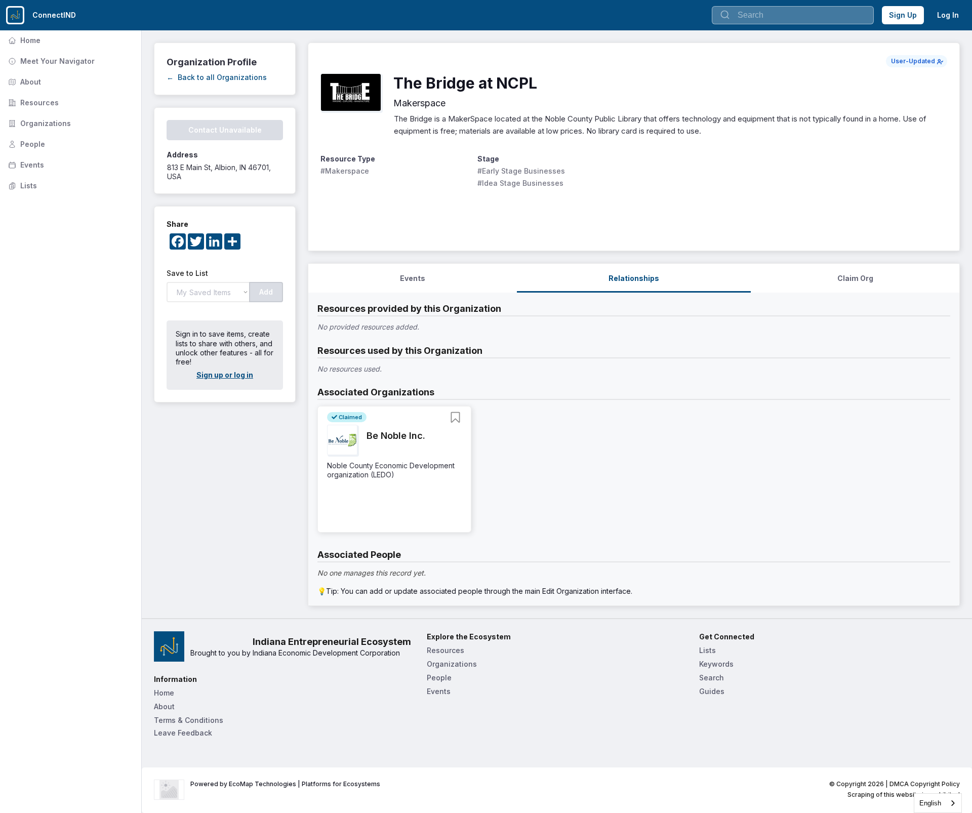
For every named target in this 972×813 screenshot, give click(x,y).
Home (23, 40)
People (25, 144)
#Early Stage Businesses (521, 171)
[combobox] (938, 803)
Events (25, 164)
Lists (21, 185)
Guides (711, 691)
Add (266, 292)
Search (711, 677)
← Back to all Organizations (217, 77)
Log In (948, 15)
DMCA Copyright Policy (924, 784)
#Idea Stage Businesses (520, 183)
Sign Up (903, 15)
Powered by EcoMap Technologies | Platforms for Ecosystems (285, 784)
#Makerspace (344, 171)
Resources (32, 102)
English (930, 803)
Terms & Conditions (188, 720)
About (23, 81)
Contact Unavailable (225, 130)
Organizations (38, 123)
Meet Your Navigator (50, 61)
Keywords (716, 664)
